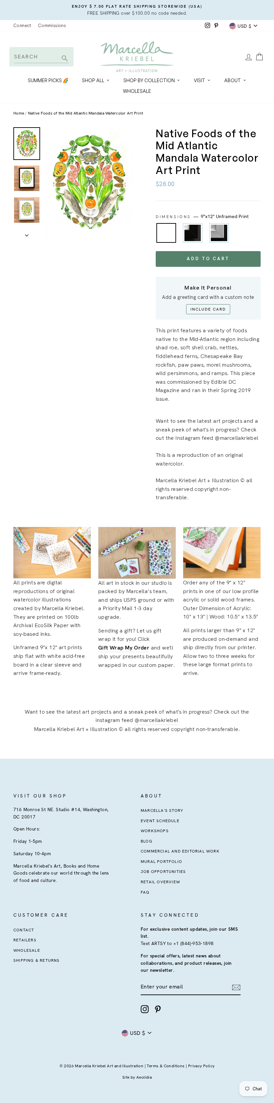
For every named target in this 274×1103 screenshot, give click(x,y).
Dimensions (202, 216)
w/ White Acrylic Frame (219, 233)
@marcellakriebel (156, 720)
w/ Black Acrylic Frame (192, 233)
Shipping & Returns (36, 960)
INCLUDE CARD (208, 309)
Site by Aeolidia (137, 1077)
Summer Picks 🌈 (48, 80)
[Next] (26, 233)
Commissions (52, 25)
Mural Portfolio (161, 861)
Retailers (24, 940)
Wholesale (137, 91)
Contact (23, 930)
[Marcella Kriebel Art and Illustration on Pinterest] (158, 1009)
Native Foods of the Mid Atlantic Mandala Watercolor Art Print (85, 113)
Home (18, 113)
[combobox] (41, 56)
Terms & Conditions (165, 1066)
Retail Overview (160, 882)
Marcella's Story (162, 810)
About (232, 80)
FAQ (145, 892)
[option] (137, 10)
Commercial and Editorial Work (180, 851)
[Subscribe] (236, 987)
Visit (199, 80)
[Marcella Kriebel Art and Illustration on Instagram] (145, 1009)
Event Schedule (160, 820)
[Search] (63, 59)
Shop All (93, 80)
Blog (146, 841)
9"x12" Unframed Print (166, 233)
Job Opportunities (163, 871)
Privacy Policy (201, 1066)
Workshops (155, 831)
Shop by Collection (149, 80)
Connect (22, 25)
